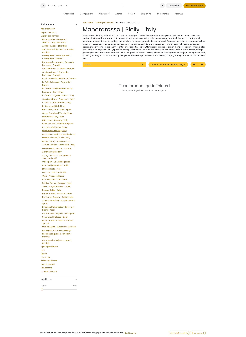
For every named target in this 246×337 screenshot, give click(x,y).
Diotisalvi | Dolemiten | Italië (55, 165)
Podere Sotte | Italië (51, 190)
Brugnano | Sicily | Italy (52, 92)
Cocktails (45, 257)
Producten (88, 22)
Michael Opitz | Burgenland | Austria (59, 226)
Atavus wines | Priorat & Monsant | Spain (58, 202)
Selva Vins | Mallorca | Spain (55, 217)
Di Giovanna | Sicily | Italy (53, 106)
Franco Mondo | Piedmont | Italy (57, 88)
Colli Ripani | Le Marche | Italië (56, 161)
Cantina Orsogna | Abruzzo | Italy (58, 95)
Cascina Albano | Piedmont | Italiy (58, 99)
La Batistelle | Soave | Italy (54, 127)
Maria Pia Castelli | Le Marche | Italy (58, 134)
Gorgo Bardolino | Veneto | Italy (57, 113)
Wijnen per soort (49, 32)
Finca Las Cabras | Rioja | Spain (56, 109)
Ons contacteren (194, 5)
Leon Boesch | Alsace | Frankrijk (56, 148)
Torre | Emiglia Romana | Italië (56, 186)
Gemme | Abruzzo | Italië (54, 172)
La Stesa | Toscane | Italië (54, 179)
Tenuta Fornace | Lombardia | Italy (58, 144)
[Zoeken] (142, 64)
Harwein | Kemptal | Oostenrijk (56, 230)
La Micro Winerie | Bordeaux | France (59, 78)
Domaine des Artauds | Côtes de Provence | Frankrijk (58, 63)
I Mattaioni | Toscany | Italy (55, 120)
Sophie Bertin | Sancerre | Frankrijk (58, 68)
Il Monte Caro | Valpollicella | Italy (57, 123)
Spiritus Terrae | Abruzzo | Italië (57, 183)
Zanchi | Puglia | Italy (51, 151)
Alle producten (48, 28)
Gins (43, 250)
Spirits (44, 253)
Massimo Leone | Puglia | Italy (56, 137)
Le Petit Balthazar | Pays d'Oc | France (56, 83)
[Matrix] (194, 64)
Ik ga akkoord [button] (198, 333)
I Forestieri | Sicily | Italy (53, 116)
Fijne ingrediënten (49, 246)
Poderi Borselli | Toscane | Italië (57, 193)
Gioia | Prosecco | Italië (53, 176)
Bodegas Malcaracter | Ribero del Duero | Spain (58, 208)
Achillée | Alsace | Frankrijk (54, 45)
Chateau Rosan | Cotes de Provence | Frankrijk (55, 73)
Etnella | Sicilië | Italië (52, 168)
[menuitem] (68, 13)
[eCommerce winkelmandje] (162, 5)
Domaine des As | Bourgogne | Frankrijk (56, 241)
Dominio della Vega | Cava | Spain (58, 213)
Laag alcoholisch (49, 271)
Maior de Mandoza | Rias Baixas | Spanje (57, 222)
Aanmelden (173, 5)
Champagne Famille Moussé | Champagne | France (56, 57)
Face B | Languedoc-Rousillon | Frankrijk (56, 235)
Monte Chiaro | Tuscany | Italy (56, 141)
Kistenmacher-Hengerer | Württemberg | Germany (54, 41)
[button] (43, 5)
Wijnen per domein (50, 35)
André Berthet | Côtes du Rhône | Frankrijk (58, 51)
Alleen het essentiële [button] (179, 333)
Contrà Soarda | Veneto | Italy (56, 102)
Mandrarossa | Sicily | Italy (54, 130)
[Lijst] (202, 64)
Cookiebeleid (130, 333)
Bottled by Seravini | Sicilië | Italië (57, 197)
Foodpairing (46, 267)
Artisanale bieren (49, 260)
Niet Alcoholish (48, 264)
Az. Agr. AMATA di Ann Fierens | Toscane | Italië (56, 157)
